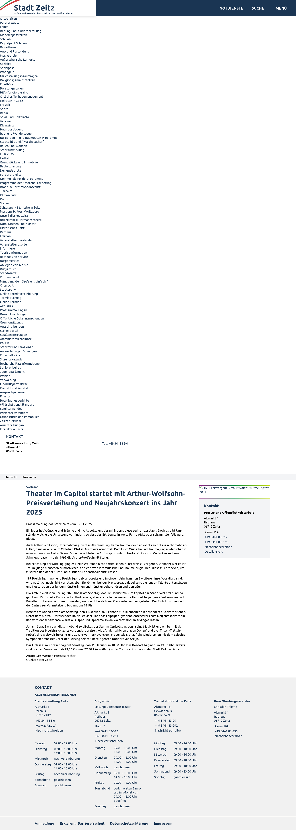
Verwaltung (8, 380)
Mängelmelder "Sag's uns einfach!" (24, 281)
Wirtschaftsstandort (14, 413)
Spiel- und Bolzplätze (14, 117)
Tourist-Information (13, 252)
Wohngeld (7, 72)
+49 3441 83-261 (106, 736)
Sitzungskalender (12, 359)
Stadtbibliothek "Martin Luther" (22, 141)
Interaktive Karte (11, 429)
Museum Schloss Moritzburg (19, 211)
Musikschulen (9, 55)
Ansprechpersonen (13, 392)
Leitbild (5, 158)
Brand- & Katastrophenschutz (20, 187)
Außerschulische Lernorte (17, 59)
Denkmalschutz (10, 170)
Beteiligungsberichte (14, 400)
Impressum (163, 823)
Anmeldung (44, 823)
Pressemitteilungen (13, 310)
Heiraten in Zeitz (11, 100)
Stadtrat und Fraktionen (16, 347)
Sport (4, 109)
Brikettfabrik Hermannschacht (20, 220)
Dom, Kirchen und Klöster (18, 224)
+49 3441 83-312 (106, 731)
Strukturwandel (11, 408)
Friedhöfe (7, 84)
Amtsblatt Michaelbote (16, 339)
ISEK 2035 (7, 154)
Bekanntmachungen (13, 314)
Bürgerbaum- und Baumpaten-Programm (28, 137)
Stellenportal (9, 330)
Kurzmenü (29, 477)
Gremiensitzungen (12, 322)
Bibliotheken (8, 47)
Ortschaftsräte (10, 355)
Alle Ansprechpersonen (55, 695)
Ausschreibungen (12, 326)
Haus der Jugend (11, 129)
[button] (280, 8)
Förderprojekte (10, 174)
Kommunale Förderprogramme (21, 178)
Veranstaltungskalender (16, 240)
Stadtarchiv (8, 289)
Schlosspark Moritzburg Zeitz (20, 207)
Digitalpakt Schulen (13, 43)
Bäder (4, 113)
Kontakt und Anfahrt (14, 388)
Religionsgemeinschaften (17, 80)
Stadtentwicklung (12, 150)
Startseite (11, 476)
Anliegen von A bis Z (14, 265)
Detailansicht (214, 551)
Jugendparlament (12, 371)
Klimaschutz (8, 195)
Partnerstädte (9, 22)
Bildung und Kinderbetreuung (20, 31)
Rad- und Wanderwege (16, 133)
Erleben (5, 236)
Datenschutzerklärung (129, 823)
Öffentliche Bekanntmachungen (22, 318)
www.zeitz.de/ (45, 725)
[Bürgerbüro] (118, 721)
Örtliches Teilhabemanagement (21, 96)
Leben (4, 26)
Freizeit (5, 104)
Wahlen (5, 376)
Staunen (5, 203)
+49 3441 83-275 (216, 542)
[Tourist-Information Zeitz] (178, 715)
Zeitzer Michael (10, 421)
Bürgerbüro (8, 269)
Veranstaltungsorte (13, 244)
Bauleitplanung (10, 166)
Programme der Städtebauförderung (25, 183)
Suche (258, 8)
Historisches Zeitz (12, 228)
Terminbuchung (10, 297)
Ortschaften (8, 18)
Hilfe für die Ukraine (14, 92)
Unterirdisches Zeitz (14, 215)
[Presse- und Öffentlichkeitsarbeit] (234, 532)
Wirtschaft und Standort (17, 404)
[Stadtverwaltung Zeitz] (148, 447)
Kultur (4, 199)
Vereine (5, 121)
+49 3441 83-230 (226, 731)
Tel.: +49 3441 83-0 (115, 443)
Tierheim (6, 191)
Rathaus (5, 232)
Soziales (5, 63)
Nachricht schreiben (218, 547)
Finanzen (6, 396)
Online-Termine (10, 302)
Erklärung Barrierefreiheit (82, 823)
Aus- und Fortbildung (14, 51)
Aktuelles (6, 306)
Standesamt (8, 273)
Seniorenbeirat (10, 367)
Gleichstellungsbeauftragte (19, 76)
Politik (4, 343)
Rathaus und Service (14, 256)
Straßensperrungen (13, 334)
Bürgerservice (9, 260)
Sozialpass (7, 68)
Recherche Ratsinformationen (20, 363)
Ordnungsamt (9, 277)
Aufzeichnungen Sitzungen (18, 351)
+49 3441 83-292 (166, 725)
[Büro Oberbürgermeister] (237, 718)
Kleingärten (8, 125)
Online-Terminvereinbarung (19, 293)
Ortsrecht (7, 285)
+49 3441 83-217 (216, 537)
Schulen (5, 39)
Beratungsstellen (12, 88)
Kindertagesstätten (13, 35)
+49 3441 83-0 (45, 720)
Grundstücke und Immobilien (19, 162)
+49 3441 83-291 (166, 720)
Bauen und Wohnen (13, 146)
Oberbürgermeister (13, 384)
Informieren (8, 248)
